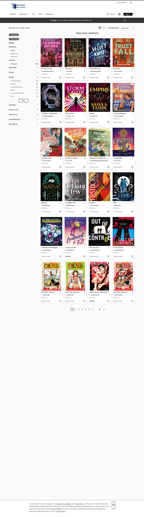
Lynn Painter (118, 71)
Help (131, 2)
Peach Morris (70, 250)
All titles (12, 51)
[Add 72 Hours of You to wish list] (60, 78)
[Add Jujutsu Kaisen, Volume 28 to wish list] (108, 301)
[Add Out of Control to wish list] (108, 256)
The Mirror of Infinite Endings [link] (50, 113)
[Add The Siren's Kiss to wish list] (60, 167)
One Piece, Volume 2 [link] (72, 292)
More (23, 100)
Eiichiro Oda (46, 295)
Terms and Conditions (63, 504)
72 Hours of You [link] (47, 69)
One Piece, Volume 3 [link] (120, 292)
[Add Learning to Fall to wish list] (84, 256)
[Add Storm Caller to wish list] (84, 122)
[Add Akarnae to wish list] (60, 212)
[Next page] (104, 309)
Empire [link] (92, 113)
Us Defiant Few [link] (71, 203)
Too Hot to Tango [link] (71, 158)
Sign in (128, 14)
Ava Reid (69, 71)
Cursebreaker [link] (118, 158)
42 (100, 309)
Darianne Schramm (48, 71)
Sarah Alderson (95, 250)
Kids (33, 14)
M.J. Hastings (95, 205)
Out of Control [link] (94, 248)
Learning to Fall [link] (71, 248)
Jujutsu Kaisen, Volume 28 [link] (98, 292)
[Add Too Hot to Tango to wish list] (84, 167)
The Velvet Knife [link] (95, 69)
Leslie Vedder (47, 160)
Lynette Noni (46, 205)
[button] (122, 2)
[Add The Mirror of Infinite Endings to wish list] (60, 122)
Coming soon (14, 56)
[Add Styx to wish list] (132, 212)
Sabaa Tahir (94, 116)
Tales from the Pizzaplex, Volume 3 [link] (50, 248)
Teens (40, 14)
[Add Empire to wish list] (108, 122)
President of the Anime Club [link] (98, 158)
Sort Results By (113, 28)
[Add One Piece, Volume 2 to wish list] (84, 301)
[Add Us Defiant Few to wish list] (84, 212)
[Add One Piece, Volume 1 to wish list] (60, 301)
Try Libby (53, 20)
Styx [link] (115, 203)
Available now (14, 53)
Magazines (50, 14)
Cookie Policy (61, 511)
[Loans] (120, 14)
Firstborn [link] (93, 203)
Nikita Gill (117, 205)
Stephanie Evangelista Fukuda (99, 160)
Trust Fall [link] (117, 69)
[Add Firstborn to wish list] (108, 212)
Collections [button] (23, 14)
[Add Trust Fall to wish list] (132, 78)
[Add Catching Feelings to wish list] (132, 122)
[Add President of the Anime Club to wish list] (108, 167)
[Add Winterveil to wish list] (84, 78)
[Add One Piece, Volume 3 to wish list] (132, 301)
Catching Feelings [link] (119, 113)
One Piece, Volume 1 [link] (48, 292)
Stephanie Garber (48, 116)
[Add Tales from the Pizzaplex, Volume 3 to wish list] (60, 256)
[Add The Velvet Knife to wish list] (108, 78)
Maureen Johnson (96, 71)
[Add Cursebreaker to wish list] (132, 167)
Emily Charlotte (119, 116)
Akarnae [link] (44, 203)
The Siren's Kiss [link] (47, 158)
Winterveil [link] (69, 69)
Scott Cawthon (47, 250)
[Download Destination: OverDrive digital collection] (17, 7)
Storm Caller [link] (70, 113)
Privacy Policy (79, 504)
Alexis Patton (70, 205)
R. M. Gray (118, 160)
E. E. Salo (69, 160)
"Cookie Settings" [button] (56, 509)
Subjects (13, 14)
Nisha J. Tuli (70, 116)
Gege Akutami (95, 295)
